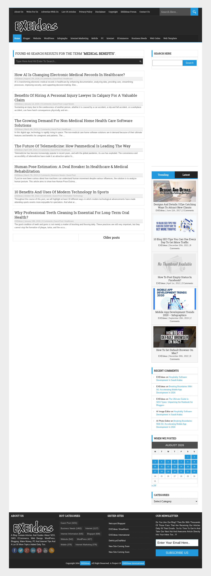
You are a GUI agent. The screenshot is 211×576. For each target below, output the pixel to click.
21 (181, 471)
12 (168, 466)
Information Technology (73, 196)
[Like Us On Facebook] (14, 554)
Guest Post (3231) (69, 523)
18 (161, 471)
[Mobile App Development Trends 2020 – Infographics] (174, 309)
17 (155, 471)
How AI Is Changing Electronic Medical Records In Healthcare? (70, 74)
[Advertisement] (175, 120)
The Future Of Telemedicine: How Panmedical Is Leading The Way (73, 145)
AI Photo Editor (163, 421)
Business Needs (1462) (71, 528)
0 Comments (46, 79)
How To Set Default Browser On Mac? (174, 351)
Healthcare (68, 79)
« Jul (154, 485)
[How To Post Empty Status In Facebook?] (174, 274)
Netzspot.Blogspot (117, 523)
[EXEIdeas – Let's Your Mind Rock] (36, 31)
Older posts (111, 237)
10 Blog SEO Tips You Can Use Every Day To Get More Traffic (175, 241)
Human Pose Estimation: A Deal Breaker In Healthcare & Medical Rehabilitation (71, 169)
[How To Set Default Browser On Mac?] (174, 347)
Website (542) (67, 539)
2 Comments (44, 129)
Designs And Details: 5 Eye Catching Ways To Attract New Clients (175, 206)
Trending (163, 174)
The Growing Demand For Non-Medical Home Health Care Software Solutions (74, 123)
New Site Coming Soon (119, 546)
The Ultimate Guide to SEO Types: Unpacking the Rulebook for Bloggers (174, 402)
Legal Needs (68, 104)
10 (155, 466)
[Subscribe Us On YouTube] (45, 554)
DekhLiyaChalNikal (117, 540)
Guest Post (57, 79)
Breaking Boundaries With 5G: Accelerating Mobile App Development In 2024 (174, 389)
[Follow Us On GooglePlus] (27, 554)
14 (181, 466)
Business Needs (58, 175)
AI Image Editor (163, 411)
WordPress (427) (84, 539)
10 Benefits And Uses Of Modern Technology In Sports (62, 191)
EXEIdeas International (119, 535)
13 (175, 466)
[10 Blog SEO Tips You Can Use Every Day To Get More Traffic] (174, 236)
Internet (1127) (91, 528)
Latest (186, 174)
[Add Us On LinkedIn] (33, 554)
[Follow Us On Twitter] (21, 554)
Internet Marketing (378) (86, 544)
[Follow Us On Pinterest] (39, 554)
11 (161, 466)
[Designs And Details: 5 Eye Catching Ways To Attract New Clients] (174, 201)
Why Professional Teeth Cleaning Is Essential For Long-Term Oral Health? (72, 215)
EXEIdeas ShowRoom (119, 529)
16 (194, 466)
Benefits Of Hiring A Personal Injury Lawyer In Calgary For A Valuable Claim (76, 97)
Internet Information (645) (72, 534)
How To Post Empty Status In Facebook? (175, 279)
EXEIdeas (19, 79)
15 (188, 466)
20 (175, 471)
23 (194, 471)
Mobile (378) (66, 544)
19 (168, 471)
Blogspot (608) (93, 534)
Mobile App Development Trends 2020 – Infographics (174, 313)
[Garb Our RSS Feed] (52, 554)
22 (188, 471)
